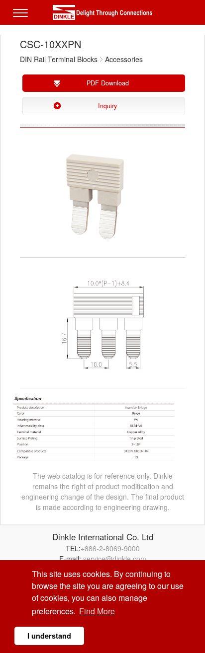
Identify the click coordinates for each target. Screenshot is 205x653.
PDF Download (108, 82)
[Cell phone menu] (22, 19)
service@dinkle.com (114, 559)
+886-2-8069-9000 (110, 548)
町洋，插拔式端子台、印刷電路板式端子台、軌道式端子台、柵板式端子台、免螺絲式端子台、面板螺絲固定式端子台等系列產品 (102, 12)
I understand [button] (49, 636)
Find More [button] (97, 611)
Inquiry (107, 105)
